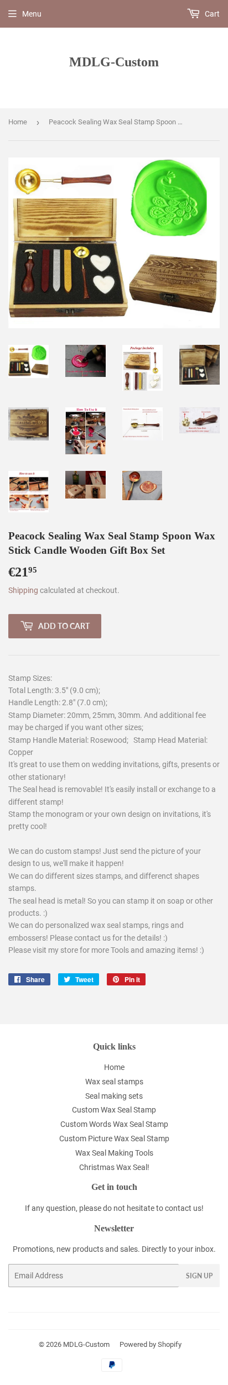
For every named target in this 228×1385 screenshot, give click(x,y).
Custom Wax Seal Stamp (114, 1109)
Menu (32, 13)
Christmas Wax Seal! (114, 1167)
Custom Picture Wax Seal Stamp (114, 1138)
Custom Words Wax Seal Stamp (114, 1124)
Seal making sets (114, 1096)
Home (17, 122)
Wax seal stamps (114, 1081)
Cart (211, 13)
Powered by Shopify (151, 1344)
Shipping (23, 590)
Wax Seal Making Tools (114, 1152)
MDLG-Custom (114, 61)
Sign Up (199, 1276)
